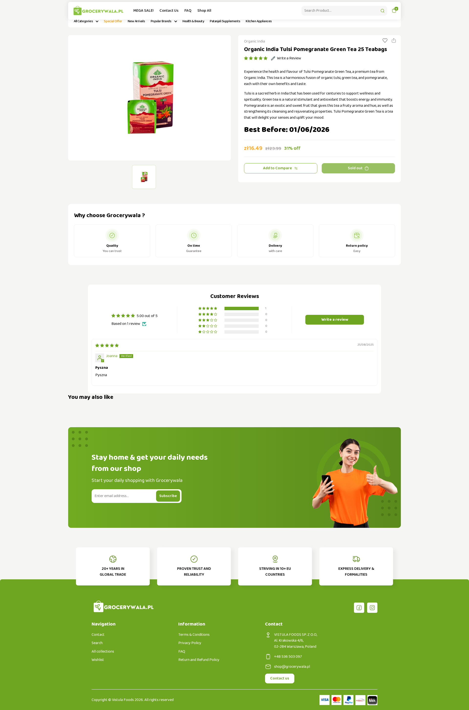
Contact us (279, 678)
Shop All (204, 10)
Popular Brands (161, 21)
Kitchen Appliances (259, 21)
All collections (103, 652)
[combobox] (344, 11)
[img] (107, 346)
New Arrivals (136, 21)
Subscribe (168, 496)
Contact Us (169, 10)
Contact (98, 635)
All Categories (83, 21)
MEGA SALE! (143, 10)
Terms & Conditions (194, 635)
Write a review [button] (334, 320)
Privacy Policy (189, 643)
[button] (255, 58)
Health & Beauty (193, 21)
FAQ (188, 10)
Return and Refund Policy (198, 660)
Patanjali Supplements (225, 21)
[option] (149, 97)
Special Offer (113, 21)
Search (97, 643)
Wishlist (98, 660)
